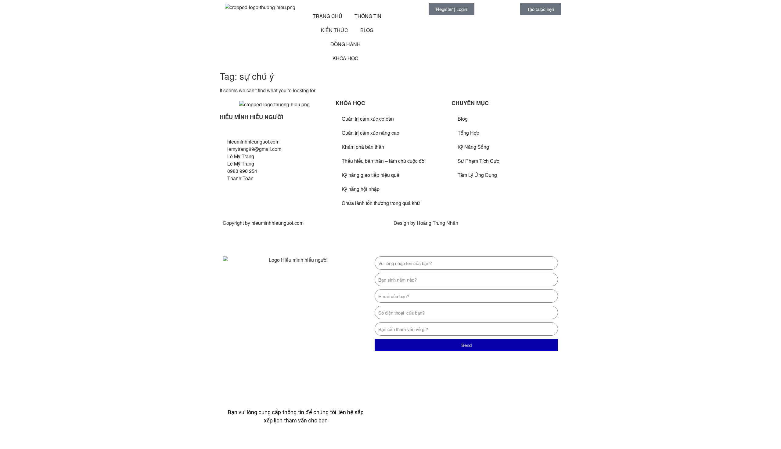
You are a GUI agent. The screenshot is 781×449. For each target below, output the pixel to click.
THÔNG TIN (368, 16)
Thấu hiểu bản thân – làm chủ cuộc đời (384, 160)
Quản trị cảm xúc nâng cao (370, 132)
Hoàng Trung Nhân (437, 222)
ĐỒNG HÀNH (345, 44)
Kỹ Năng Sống (473, 146)
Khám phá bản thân (363, 146)
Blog (463, 118)
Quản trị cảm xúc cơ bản (368, 118)
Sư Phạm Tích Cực (478, 160)
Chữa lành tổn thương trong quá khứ (381, 202)
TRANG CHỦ (327, 16)
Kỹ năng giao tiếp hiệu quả (370, 174)
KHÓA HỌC (345, 58)
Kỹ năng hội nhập (361, 188)
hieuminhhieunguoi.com (277, 222)
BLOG (366, 30)
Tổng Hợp (468, 132)
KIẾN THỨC (334, 30)
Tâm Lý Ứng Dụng (477, 174)
